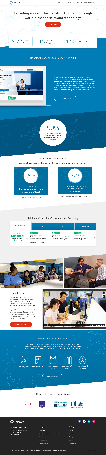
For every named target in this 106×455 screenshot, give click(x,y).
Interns (71, 440)
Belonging (72, 437)
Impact (68, 2)
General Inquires (47, 450)
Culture (71, 434)
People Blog (72, 443)
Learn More (55, 25)
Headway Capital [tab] (85, 226)
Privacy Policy (24, 450)
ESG (55, 431)
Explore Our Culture (21, 324)
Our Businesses (44, 434)
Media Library (43, 440)
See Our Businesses (65, 98)
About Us (42, 431)
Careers (71, 431)
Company (59, 2)
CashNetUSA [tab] (20, 225)
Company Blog (43, 443)
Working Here (77, 2)
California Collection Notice (59, 450)
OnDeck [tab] (63, 226)
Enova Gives (57, 434)
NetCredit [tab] (42, 226)
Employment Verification (35, 450)
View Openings (52, 376)
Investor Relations (89, 2)
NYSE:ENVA (72, 77)
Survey (40, 197)
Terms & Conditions (15, 450)
